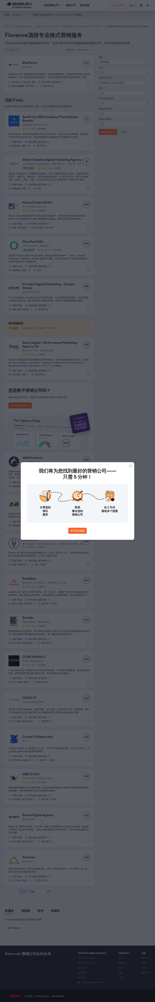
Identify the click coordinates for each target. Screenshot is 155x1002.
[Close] (130, 465)
